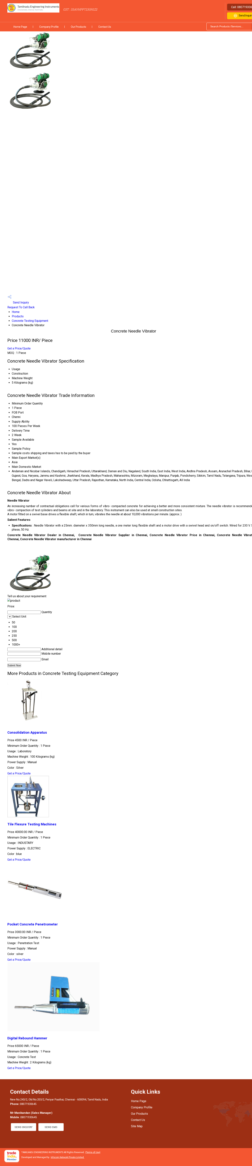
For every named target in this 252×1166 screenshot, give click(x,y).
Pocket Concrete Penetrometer (32, 924)
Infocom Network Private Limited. (67, 1157)
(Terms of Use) (92, 1152)
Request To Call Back (21, 307)
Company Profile (49, 26)
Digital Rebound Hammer (27, 1038)
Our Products (78, 26)
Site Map (137, 1126)
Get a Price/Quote (19, 348)
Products (18, 316)
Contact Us (104, 26)
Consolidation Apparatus (27, 733)
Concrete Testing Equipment (30, 321)
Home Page (20, 26)
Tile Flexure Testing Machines (31, 824)
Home (16, 312)
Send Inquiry (20, 302)
